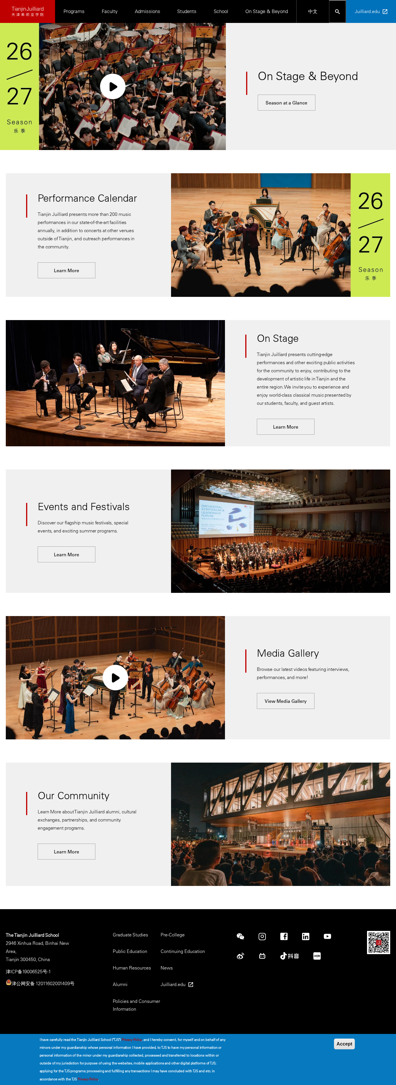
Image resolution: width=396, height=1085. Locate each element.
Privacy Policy (132, 1039)
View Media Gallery (286, 701)
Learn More (66, 270)
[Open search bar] (337, 11)
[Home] (27, 11)
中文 (312, 11)
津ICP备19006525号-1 (28, 971)
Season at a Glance (286, 103)
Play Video (113, 86)
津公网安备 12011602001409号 (43, 983)
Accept (344, 1043)
